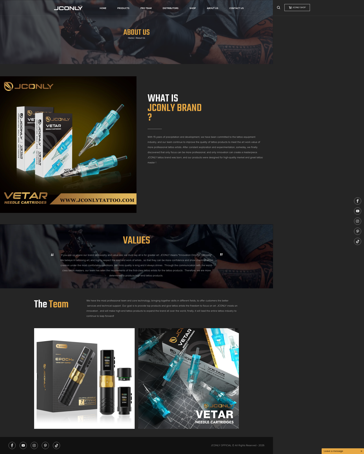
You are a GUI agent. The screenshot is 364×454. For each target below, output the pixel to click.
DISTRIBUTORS (170, 8)
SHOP (193, 8)
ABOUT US (212, 8)
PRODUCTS (123, 8)
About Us (140, 38)
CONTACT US (236, 8)
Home (131, 38)
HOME (103, 8)
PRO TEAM (146, 8)
